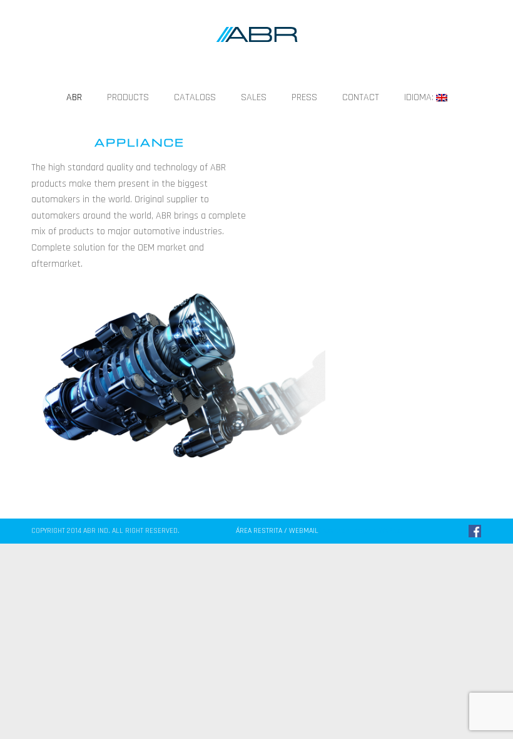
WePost (390, 530)
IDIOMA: (420, 97)
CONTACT (360, 97)
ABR (74, 97)
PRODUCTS (128, 97)
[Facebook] (475, 531)
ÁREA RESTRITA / (261, 530)
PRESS (304, 97)
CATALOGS (195, 97)
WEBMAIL (302, 530)
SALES (254, 97)
